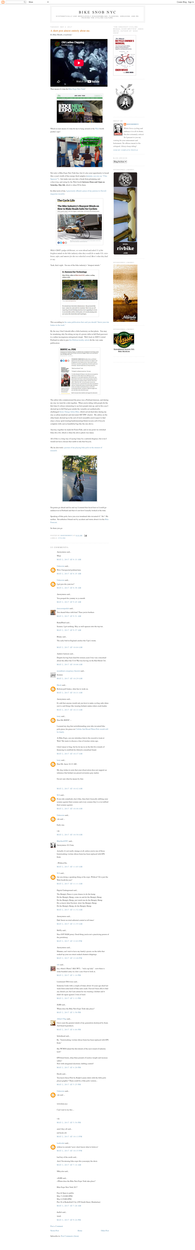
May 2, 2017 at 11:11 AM (70, 883)
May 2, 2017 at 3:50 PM (69, 1012)
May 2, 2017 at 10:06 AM (70, 664)
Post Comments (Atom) (70, 1236)
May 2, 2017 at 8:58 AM (69, 587)
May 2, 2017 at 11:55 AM (70, 924)
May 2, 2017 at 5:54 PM (69, 1122)
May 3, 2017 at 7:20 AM (69, 1205)
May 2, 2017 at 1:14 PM (69, 975)
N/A (58, 795)
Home (80, 1230)
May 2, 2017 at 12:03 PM (69, 941)
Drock (59, 685)
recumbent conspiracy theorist (68, 671)
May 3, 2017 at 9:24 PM (69, 1220)
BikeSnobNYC (62, 841)
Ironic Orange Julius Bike (69, 411)
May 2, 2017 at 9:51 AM (69, 616)
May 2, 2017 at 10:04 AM (70, 647)
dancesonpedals (63, 608)
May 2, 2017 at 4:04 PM (69, 1029)
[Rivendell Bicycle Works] (125, 254)
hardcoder (61, 1143)
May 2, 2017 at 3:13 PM (69, 998)
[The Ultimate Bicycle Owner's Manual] (124, 75)
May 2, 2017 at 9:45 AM (69, 602)
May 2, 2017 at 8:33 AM (69, 559)
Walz (97, 128)
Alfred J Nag (61, 1018)
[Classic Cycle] (124, 352)
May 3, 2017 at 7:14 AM (69, 1164)
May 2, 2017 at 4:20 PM (69, 1067)
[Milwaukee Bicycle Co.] (125, 321)
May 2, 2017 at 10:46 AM (70, 808)
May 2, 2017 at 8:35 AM (69, 573)
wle (58, 964)
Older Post (105, 1230)
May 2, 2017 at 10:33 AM (70, 709)
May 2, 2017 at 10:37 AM (70, 753)
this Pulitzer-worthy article (79, 340)
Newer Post (54, 1230)
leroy (59, 716)
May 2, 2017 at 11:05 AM (70, 866)
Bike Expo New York (77, 89)
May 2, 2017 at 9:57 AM (69, 630)
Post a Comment (56, 1226)
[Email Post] (85, 535)
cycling (62, 538)
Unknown (60, 566)
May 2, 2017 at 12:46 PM (69, 958)
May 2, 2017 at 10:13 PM (69, 1136)
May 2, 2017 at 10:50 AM (70, 834)
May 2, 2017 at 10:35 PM (69, 1150)
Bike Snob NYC (97, 12)
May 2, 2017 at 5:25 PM (69, 1084)
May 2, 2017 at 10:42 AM (70, 788)
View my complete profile (125, 150)
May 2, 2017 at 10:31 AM (70, 692)
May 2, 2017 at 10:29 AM (70, 678)
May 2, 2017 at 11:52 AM (70, 909)
